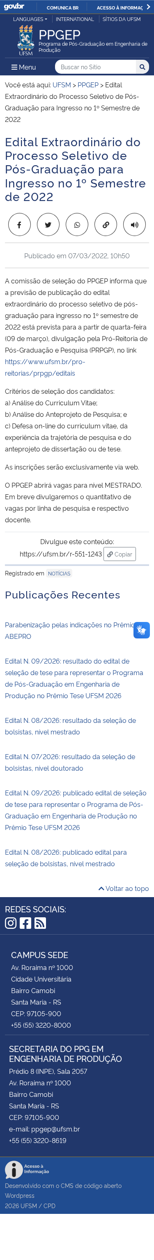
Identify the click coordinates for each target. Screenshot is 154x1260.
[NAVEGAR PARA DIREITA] (148, 6)
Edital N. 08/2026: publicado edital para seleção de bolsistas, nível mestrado (66, 857)
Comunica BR (62, 7)
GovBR (14, 7)
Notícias (59, 573)
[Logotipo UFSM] (26, 37)
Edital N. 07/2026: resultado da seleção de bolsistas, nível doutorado (70, 762)
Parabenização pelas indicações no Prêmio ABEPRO (70, 630)
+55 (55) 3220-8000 (41, 1024)
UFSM (29, 1205)
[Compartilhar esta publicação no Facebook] (19, 224)
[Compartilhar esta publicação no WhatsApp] (77, 224)
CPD (49, 1205)
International (75, 18)
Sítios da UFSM (122, 18)
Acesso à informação (123, 7)
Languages (28, 18)
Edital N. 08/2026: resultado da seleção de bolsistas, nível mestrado (70, 725)
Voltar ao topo (126, 888)
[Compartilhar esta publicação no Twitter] (48, 224)
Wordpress (19, 1195)
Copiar (124, 553)
